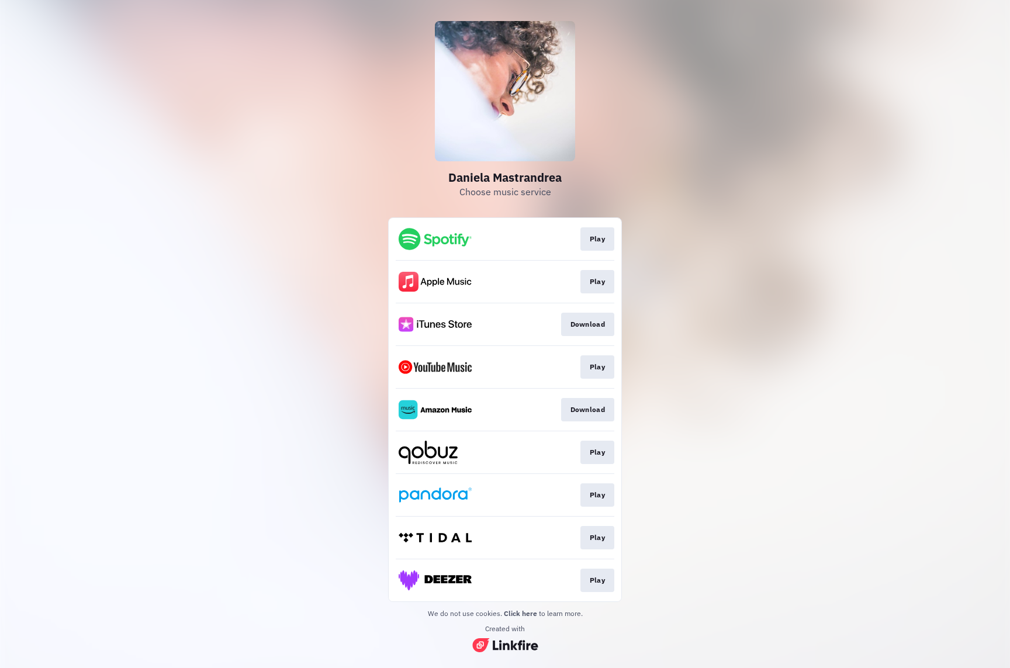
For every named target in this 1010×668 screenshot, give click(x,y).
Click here (520, 613)
